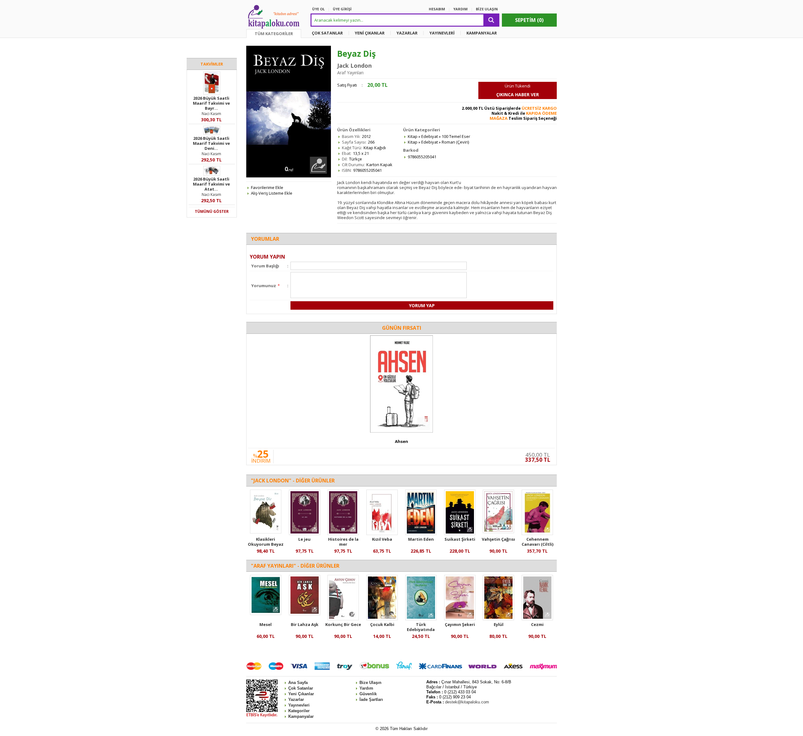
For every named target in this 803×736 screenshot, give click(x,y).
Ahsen (401, 441)
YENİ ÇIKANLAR (370, 33)
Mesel (265, 624)
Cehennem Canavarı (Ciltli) (537, 541)
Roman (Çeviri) (455, 142)
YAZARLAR (406, 33)
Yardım (366, 688)
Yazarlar (296, 699)
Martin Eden (421, 539)
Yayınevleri (299, 705)
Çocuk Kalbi (382, 624)
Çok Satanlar (300, 688)
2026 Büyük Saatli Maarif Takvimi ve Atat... (211, 184)
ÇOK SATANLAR (327, 33)
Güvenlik (368, 693)
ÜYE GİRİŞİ (342, 9)
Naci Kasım (211, 113)
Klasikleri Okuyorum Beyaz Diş (266, 544)
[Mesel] (265, 613)
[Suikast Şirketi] (460, 533)
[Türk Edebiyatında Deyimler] (421, 619)
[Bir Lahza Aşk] (304, 614)
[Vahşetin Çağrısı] (498, 531)
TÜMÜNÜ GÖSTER (212, 211)
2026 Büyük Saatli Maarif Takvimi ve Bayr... (211, 103)
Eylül (498, 624)
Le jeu (304, 539)
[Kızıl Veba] (382, 533)
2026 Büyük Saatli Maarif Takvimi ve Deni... (211, 143)
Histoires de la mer (343, 541)
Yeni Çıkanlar (301, 693)
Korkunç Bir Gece (343, 624)
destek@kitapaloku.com (467, 702)
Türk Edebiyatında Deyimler (421, 629)
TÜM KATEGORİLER (274, 33)
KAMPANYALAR (481, 33)
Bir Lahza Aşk (304, 624)
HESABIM (437, 9)
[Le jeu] (304, 533)
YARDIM (460, 9)
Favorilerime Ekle (267, 187)
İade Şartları (371, 699)
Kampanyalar (301, 716)
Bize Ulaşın (370, 682)
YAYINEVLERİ (442, 33)
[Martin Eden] (421, 533)
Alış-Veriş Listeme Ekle (271, 193)
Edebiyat (429, 136)
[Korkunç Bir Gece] (343, 619)
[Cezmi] (537, 619)
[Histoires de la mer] (343, 533)
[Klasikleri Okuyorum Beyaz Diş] (265, 532)
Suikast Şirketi (459, 539)
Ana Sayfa (298, 682)
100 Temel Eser (456, 136)
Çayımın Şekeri (460, 624)
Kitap (412, 136)
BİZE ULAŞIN (487, 9)
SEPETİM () (529, 20)
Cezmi (537, 624)
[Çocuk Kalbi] (382, 619)
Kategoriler (299, 710)
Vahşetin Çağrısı (498, 539)
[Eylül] (498, 619)
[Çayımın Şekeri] (460, 619)
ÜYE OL (318, 9)
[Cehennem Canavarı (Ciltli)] (537, 533)
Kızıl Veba (382, 539)
